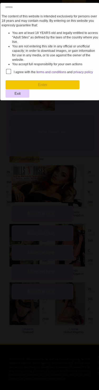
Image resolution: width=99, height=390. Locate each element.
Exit (18, 93)
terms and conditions (51, 72)
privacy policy (83, 72)
